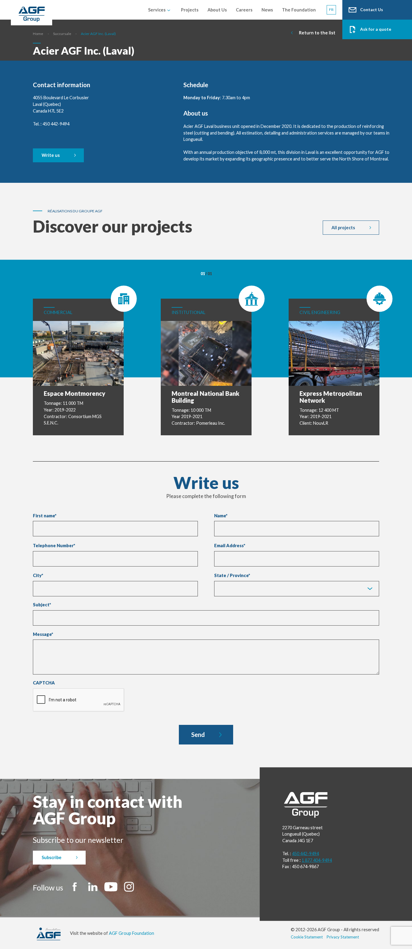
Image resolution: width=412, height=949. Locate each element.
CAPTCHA (44, 683)
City (37, 575)
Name (220, 516)
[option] (78, 360)
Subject (42, 605)
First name (44, 516)
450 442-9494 (305, 853)
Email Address (229, 546)
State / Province (231, 575)
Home (38, 33)
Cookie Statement (307, 937)
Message (43, 634)
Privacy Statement (343, 937)
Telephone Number (54, 546)
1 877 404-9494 (317, 860)
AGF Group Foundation (131, 933)
